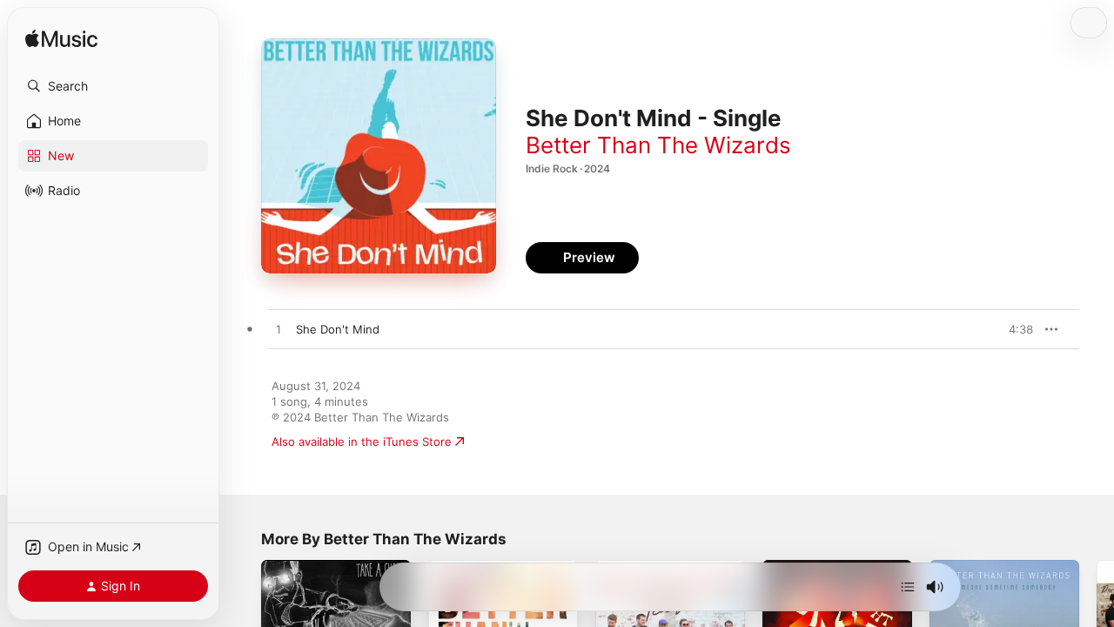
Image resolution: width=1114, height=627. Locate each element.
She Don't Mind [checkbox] (337, 329)
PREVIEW (1014, 329)
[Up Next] (907, 587)
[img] (61, 40)
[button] (113, 86)
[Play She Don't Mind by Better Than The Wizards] (278, 330)
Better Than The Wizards (658, 144)
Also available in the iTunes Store (362, 441)
